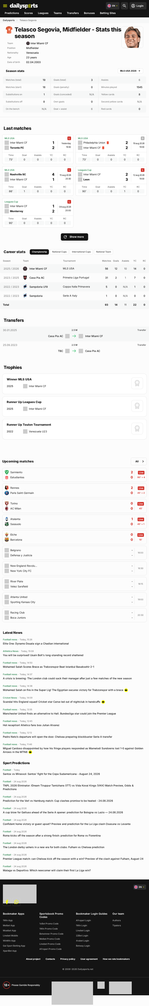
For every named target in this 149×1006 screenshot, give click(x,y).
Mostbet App (9, 930)
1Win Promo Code (48, 928)
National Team (103, 251)
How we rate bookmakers (116, 959)
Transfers (73, 13)
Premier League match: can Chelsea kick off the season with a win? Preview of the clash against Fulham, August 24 (73, 858)
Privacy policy (67, 959)
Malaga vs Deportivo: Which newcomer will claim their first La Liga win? (47, 870)
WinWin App (9, 940)
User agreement (89, 959)
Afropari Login (83, 920)
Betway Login (83, 945)
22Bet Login (82, 935)
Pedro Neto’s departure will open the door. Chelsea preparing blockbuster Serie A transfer (57, 736)
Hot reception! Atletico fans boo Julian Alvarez (31, 725)
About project (33, 959)
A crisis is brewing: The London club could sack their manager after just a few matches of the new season (67, 678)
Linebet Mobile (10, 935)
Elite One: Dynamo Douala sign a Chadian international (36, 643)
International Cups (81, 251)
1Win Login (81, 925)
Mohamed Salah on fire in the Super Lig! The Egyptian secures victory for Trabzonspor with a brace (63, 689)
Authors (116, 920)
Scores (28, 13)
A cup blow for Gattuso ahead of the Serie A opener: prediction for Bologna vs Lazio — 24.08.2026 (63, 812)
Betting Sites (108, 13)
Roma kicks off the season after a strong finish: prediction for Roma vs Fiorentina (52, 835)
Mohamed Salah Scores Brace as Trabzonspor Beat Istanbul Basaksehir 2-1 (48, 666)
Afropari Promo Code (50, 949)
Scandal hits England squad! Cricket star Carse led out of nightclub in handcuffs (51, 701)
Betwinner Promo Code (51, 933)
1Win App (8, 920)
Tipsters (116, 925)
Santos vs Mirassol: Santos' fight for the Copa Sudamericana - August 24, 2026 (51, 773)
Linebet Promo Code (50, 944)
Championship (39, 251)
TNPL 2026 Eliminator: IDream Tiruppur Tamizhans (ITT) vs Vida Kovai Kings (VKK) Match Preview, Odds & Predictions (68, 787)
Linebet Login (83, 930)
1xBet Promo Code (49, 923)
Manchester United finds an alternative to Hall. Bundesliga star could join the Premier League (59, 713)
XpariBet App (10, 950)
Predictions (12, 13)
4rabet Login (82, 940)
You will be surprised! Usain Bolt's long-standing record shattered (43, 655)
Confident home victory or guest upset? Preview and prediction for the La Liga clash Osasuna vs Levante (66, 823)
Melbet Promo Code (49, 938)
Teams (58, 13)
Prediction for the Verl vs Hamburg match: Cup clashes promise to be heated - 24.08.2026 (58, 800)
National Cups (59, 251)
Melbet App (9, 925)
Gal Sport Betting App (14, 945)
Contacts (50, 959)
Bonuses (89, 13)
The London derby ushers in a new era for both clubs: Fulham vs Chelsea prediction (53, 847)
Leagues (43, 13)
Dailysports (9, 20)
